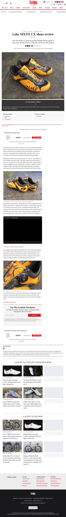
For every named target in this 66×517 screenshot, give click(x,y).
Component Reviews (55, 483)
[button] (23, 137)
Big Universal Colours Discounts (15, 11)
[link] (8, 137)
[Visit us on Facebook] (59, 2)
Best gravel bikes (40, 481)
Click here (6, 302)
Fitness (34, 7)
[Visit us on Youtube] (61, 2)
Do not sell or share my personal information (33, 503)
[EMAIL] (4, 348)
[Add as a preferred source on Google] (33, 507)
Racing (11, 7)
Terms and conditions (38, 498)
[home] (2, 7)
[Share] (25, 46)
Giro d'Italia (25, 481)
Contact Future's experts (25, 498)
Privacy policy (49, 498)
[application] (22, 230)
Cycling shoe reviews (38, 31)
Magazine (47, 7)
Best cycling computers (42, 485)
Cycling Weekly (24, 129)
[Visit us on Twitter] (57, 2)
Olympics (25, 485)
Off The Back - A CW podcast (46, 11)
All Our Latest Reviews (56, 478)
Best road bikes (40, 478)
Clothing (30, 31)
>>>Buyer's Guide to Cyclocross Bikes (13, 246)
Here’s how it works (48, 48)
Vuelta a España (26, 483)
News (6, 7)
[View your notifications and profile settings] (10, 3)
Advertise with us (37, 500)
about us (15, 498)
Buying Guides (26, 7)
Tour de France (26, 478)
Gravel (40, 7)
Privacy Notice (7, 319)
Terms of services (20, 318)
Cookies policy (28, 500)
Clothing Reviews (55, 485)
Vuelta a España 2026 (30, 11)
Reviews (18, 7)
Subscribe (59, 4)
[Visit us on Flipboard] (63, 2)
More (60, 7)
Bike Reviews (54, 481)
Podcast (54, 7)
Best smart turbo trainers (42, 483)
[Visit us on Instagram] (55, 2)
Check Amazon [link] (36, 137)
